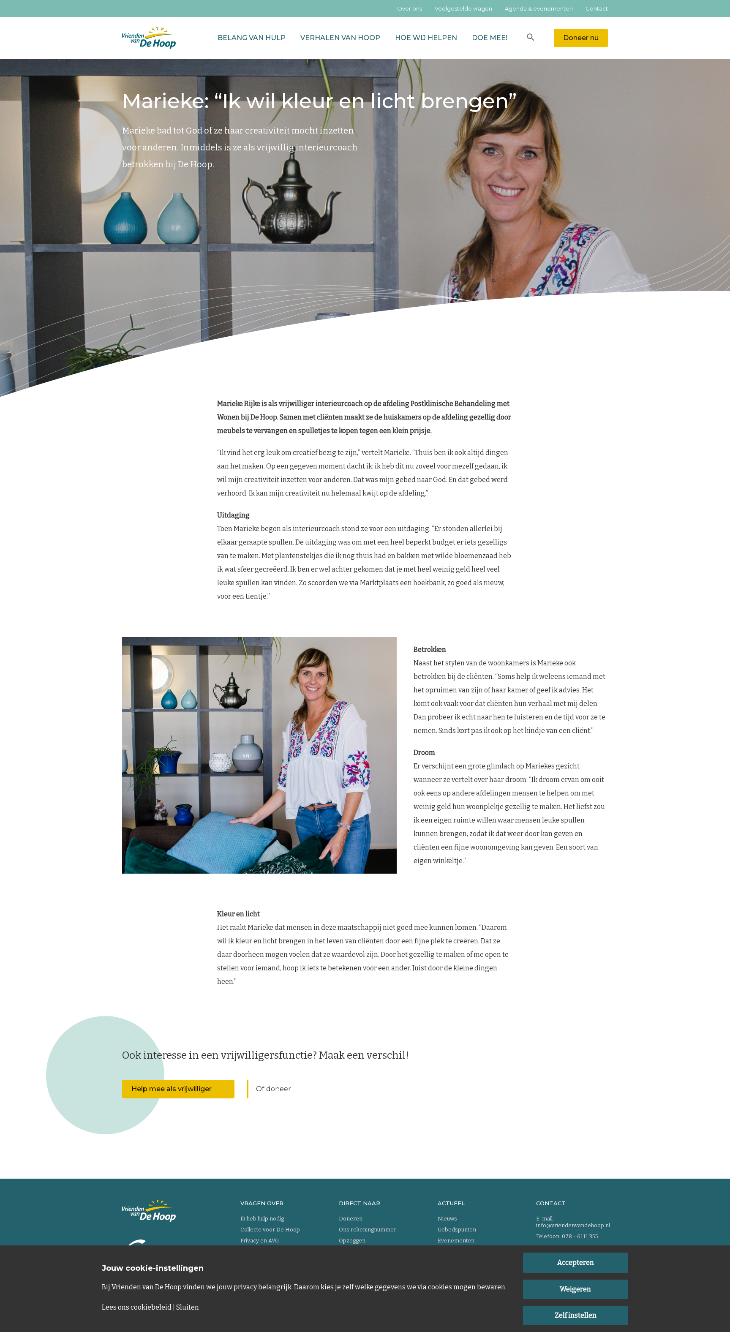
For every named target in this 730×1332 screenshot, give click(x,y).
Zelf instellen (576, 1315)
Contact (597, 8)
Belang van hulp (252, 38)
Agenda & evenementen (539, 8)
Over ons (409, 8)
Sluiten (187, 1307)
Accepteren (575, 1262)
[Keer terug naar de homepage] (149, 38)
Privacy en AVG (259, 1240)
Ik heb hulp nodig (262, 1218)
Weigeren (575, 1289)
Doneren (350, 1218)
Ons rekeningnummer (367, 1229)
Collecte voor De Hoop (270, 1229)
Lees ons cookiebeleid (137, 1307)
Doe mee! (489, 38)
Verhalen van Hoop (340, 38)
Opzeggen (352, 1240)
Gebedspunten (457, 1229)
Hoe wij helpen (426, 38)
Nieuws (447, 1218)
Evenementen (456, 1240)
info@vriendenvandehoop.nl (573, 1225)
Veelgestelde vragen (463, 8)
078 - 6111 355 (580, 1236)
